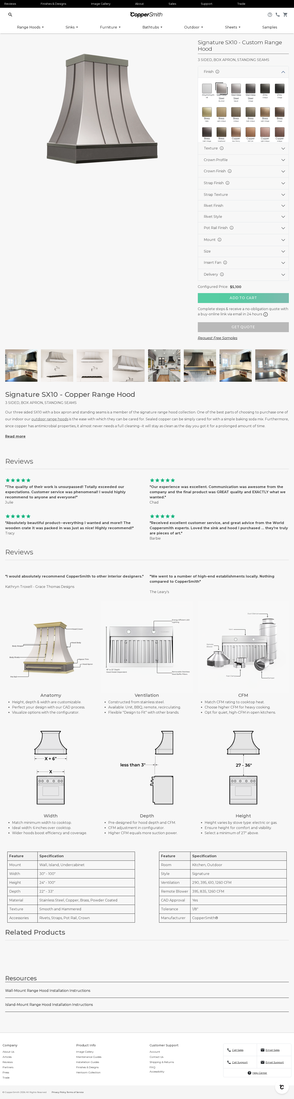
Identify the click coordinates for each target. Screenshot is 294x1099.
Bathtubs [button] (151, 27)
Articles (7, 1056)
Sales (172, 3)
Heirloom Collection (88, 1072)
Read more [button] (15, 436)
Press (6, 1072)
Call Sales (237, 1050)
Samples (269, 27)
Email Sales (273, 1050)
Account (155, 1051)
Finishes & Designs (53, 3)
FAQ (152, 1067)
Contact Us (156, 1056)
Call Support (240, 1062)
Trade (241, 3)
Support (206, 3)
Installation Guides (87, 1062)
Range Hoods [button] (29, 27)
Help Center (259, 1072)
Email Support (275, 1062)
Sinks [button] (70, 27)
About (139, 3)
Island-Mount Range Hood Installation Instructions (49, 1005)
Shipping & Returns (162, 1062)
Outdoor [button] (192, 27)
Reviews (10, 3)
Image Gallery (100, 3)
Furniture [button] (109, 27)
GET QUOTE (243, 327)
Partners (8, 1067)
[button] (10, 14)
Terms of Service (75, 1092)
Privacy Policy (59, 1092)
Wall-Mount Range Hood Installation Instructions (47, 991)
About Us (8, 1051)
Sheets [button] (231, 27)
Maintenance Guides (88, 1056)
